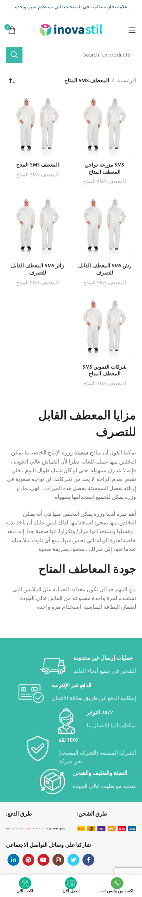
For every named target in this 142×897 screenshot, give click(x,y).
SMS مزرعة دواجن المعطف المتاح (104, 168)
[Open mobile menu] (132, 30)
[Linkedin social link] (13, 860)
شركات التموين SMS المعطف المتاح (104, 370)
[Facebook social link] (88, 860)
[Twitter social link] (73, 860)
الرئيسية (126, 81)
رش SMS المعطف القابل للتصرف (104, 269)
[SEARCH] (14, 55)
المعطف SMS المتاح (104, 182)
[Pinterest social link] (28, 860)
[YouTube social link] (43, 860)
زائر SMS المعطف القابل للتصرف (37, 269)
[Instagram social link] (58, 860)
